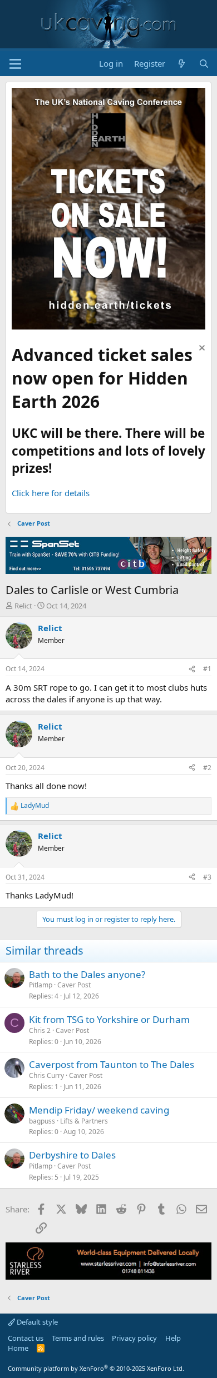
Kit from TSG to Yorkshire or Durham (109, 1019)
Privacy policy (134, 1338)
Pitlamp (40, 985)
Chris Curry (46, 1075)
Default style (36, 1322)
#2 (207, 767)
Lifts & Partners (84, 1121)
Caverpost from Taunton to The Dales (111, 1064)
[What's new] (182, 63)
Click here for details (51, 492)
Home (18, 1348)
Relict (23, 606)
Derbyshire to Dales (72, 1155)
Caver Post (74, 985)
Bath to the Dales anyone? (87, 974)
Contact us (25, 1338)
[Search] (204, 63)
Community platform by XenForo (96, 1368)
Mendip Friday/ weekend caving (99, 1110)
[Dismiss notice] (200, 349)
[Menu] (15, 64)
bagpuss (42, 1121)
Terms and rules (78, 1338)
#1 (207, 668)
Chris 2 (40, 1030)
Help (173, 1338)
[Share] (192, 669)
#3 (207, 877)
